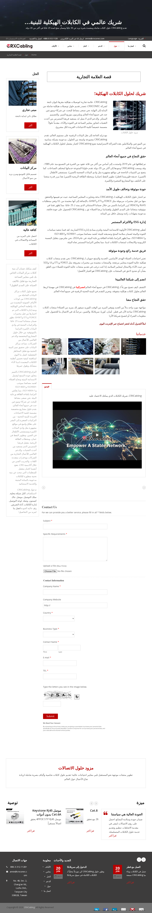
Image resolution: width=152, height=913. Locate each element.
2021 (59, 876)
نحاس (69, 46)
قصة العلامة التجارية (14, 55)
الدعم (100, 46)
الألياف (54, 46)
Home (34, 55)
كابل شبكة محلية (18, 493)
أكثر (30, 125)
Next (96, 803)
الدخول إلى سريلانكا (77, 867)
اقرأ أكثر (31, 831)
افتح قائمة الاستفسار (17, 38)
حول (116, 46)
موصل (20, 497)
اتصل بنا (131, 46)
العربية (141, 38)
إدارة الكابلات (30, 504)
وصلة (25, 500)
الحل (85, 46)
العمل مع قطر (133, 867)
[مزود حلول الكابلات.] (129, 115)
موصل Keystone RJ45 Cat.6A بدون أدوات (46, 812)
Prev (91, 803)
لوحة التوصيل (15, 500)
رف (35, 508)
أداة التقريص (17, 504)
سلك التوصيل (30, 497)
